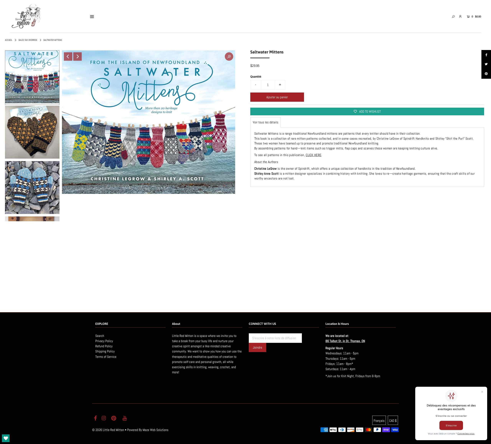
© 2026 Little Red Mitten (108, 430)
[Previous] (68, 56)
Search (99, 336)
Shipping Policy (105, 351)
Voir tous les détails (265, 122)
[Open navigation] (92, 16)
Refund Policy (104, 346)
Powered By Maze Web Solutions (147, 430)
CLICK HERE (313, 155)
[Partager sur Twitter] (486, 64)
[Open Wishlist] (6, 438)
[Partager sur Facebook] (486, 55)
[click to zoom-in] (229, 56)
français (379, 421)
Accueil (8, 40)
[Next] (77, 56)
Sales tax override (27, 40)
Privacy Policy (104, 341)
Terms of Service (105, 357)
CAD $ (393, 421)
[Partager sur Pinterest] (486, 74)
